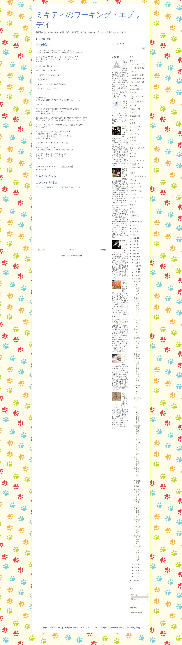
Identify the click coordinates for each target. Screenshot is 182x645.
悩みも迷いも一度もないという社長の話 (137, 553)
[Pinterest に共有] (71, 166)
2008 (135, 247)
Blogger (138, 628)
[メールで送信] (62, 166)
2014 (135, 232)
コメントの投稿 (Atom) (74, 255)
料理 (131, 205)
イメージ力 (134, 144)
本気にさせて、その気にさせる (124, 358)
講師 (131, 93)
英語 (131, 212)
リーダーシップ (135, 198)
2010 (135, 241)
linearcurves (117, 628)
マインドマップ (135, 75)
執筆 (131, 119)
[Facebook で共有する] (69, 166)
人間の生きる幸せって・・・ (137, 473)
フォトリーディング (137, 148)
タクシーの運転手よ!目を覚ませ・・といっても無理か (137, 371)
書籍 (131, 141)
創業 (131, 61)
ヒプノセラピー (135, 82)
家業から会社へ (137, 502)
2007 (135, 251)
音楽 (131, 157)
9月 (136, 269)
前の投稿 (102, 250)
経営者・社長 (135, 89)
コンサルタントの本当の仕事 (137, 512)
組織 (131, 123)
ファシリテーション (137, 167)
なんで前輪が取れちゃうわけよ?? (137, 448)
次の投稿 (41, 250)
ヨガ (131, 194)
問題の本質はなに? (137, 356)
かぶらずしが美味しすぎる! (125, 396)
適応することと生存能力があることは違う (137, 415)
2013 (135, 235)
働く (131, 201)
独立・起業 (134, 126)
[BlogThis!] (64, 166)
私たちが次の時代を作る (137, 539)
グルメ (132, 180)
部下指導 (133, 215)
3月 (136, 570)
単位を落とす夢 (137, 522)
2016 (135, 225)
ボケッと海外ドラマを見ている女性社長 (124, 65)
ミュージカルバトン (137, 323)
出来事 (132, 86)
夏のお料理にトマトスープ (124, 284)
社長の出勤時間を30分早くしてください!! (137, 432)
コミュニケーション (137, 96)
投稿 (135, 595)
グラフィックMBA (136, 176)
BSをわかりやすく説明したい (136, 346)
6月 (136, 278)
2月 (136, 573)
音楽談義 (137, 338)
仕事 (131, 71)
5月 (136, 564)
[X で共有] (66, 166)
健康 (131, 137)
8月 (136, 272)
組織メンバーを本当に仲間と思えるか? (137, 288)
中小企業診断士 (135, 79)
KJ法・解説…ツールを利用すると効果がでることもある (120, 321)
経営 (131, 105)
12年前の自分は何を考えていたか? (125, 173)
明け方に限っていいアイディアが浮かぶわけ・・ (137, 307)
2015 (135, 229)
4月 (136, 567)
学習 (131, 112)
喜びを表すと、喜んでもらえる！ (124, 131)
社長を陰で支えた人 (137, 529)
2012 (135, 238)
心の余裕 (137, 486)
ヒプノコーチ (135, 187)
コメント (136, 599)
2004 (135, 580)
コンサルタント (135, 64)
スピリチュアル (135, 160)
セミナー (133, 130)
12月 (136, 260)
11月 (136, 263)
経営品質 (133, 109)
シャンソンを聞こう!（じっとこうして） (125, 245)
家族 (131, 153)
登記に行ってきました (137, 332)
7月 (136, 275)
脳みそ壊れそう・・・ (137, 401)
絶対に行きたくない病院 (137, 461)
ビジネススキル (135, 102)
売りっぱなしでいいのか (137, 493)
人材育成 (133, 134)
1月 (136, 577)
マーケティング (135, 68)
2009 (135, 244)
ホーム (71, 250)
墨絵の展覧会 (137, 482)
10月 (136, 266)
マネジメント (135, 191)
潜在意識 (133, 164)
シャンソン (134, 183)
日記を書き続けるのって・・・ (137, 390)
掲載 (131, 173)
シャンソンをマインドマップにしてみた (124, 106)
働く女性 (45, 170)
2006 (135, 254)
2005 (135, 257)
